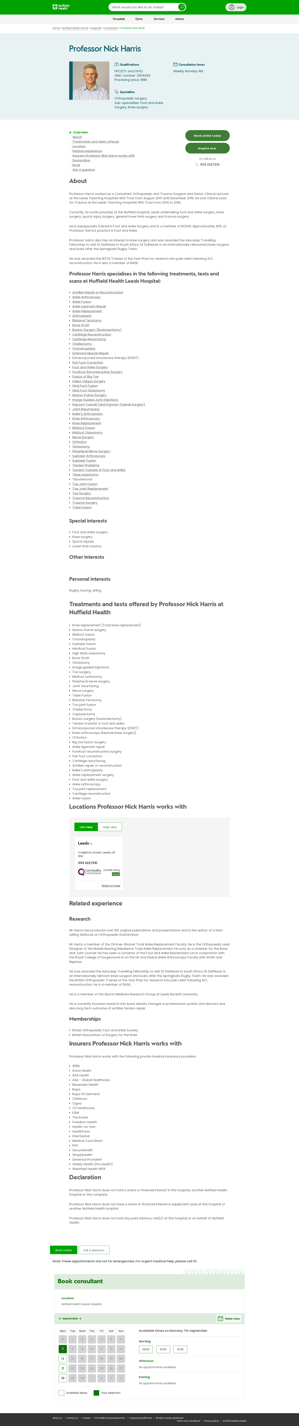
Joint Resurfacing (85, 409)
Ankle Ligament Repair (89, 306)
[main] (149, 718)
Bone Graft (80, 325)
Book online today (207, 136)
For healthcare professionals (110, 1417)
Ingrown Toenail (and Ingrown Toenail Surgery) (108, 404)
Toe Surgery (81, 493)
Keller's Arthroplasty (87, 414)
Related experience (87, 151)
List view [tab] (86, 827)
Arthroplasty (82, 316)
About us (57, 1417)
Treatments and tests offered (96, 141)
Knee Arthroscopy (86, 418)
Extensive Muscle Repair (90, 353)
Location (79, 146)
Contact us (72, 1417)
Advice (179, 19)
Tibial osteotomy (85, 474)
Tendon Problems (85, 465)
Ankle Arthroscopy (86, 297)
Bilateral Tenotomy (87, 320)
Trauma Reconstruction (90, 498)
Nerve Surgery (83, 437)
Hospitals (119, 19)
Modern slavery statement (169, 1417)
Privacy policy (211, 1420)
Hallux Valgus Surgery (89, 381)
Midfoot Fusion (83, 428)
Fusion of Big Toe (85, 376)
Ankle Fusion (81, 302)
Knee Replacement (86, 423)
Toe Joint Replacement (90, 488)
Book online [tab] (63, 1250)
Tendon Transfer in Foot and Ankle (98, 470)
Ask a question (84, 170)
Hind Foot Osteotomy (88, 390)
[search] (147, 7)
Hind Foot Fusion (85, 386)
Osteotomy (81, 446)
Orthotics (79, 442)
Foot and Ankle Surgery (90, 367)
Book (76, 165)
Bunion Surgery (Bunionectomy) (97, 330)
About (77, 137)
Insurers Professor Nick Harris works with (104, 155)
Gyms (139, 19)
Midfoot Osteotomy (87, 432)
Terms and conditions (188, 1420)
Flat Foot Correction (87, 362)
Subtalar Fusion (84, 460)
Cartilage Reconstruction (91, 334)
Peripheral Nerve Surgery (91, 451)
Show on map (111, 886)
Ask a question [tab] (93, 1250)
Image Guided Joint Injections (95, 400)
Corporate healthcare (140, 1417)
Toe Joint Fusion (84, 484)
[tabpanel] (149, 864)
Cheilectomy (82, 344)
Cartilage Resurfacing (89, 339)
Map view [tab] (110, 827)
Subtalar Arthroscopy (89, 456)
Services (159, 19)
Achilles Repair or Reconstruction (97, 292)
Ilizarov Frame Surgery (89, 395)
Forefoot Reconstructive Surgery (97, 372)
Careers (86, 1417)
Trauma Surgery (84, 503)
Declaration (81, 160)
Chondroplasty (84, 348)
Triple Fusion (82, 507)
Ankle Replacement (87, 311)
